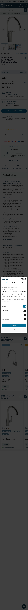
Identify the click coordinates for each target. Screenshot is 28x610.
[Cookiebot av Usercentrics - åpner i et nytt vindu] (20, 279)
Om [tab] (23, 282)
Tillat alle (14, 325)
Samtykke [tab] (5, 282)
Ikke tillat (14, 329)
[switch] (24, 311)
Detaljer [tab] (14, 282)
